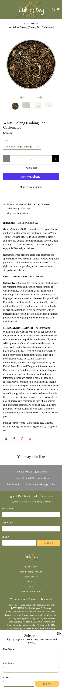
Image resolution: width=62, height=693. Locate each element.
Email (6, 677)
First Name (8, 649)
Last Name (8, 663)
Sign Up (47, 683)
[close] (58, 633)
